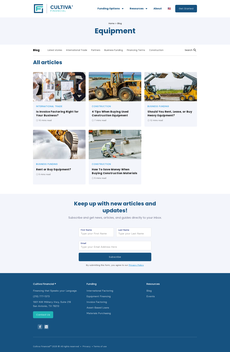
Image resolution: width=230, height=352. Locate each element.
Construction (156, 50)
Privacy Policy (136, 265)
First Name (86, 230)
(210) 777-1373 (41, 296)
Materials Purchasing (99, 313)
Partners (95, 50)
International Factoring (100, 290)
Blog (119, 23)
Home (111, 23)
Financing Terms (136, 50)
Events (150, 296)
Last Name (123, 230)
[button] (110, 8)
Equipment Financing (99, 296)
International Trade (76, 50)
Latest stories (55, 50)
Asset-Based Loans (98, 307)
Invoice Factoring (97, 301)
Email (83, 243)
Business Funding (113, 50)
